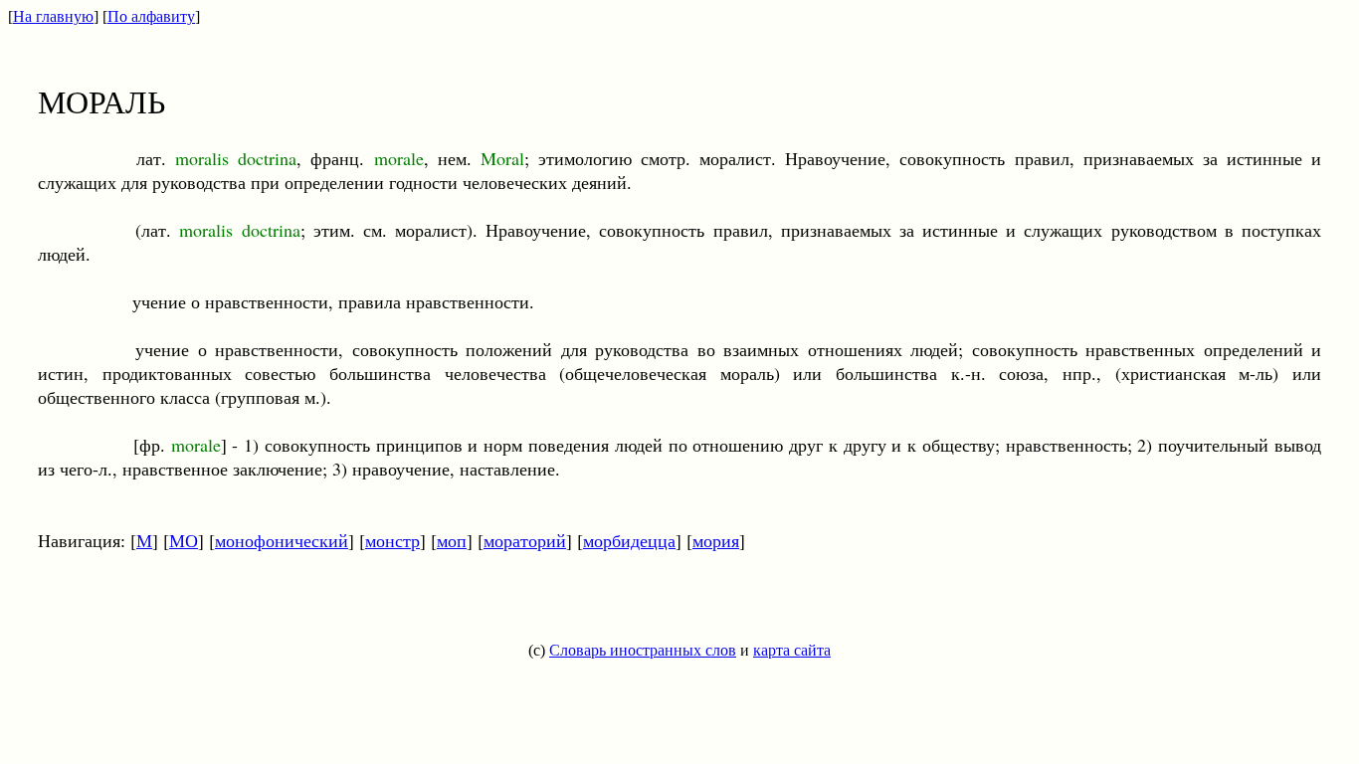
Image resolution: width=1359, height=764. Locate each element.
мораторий (525, 540)
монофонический (281, 540)
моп (452, 540)
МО (183, 540)
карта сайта (792, 650)
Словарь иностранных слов (642, 650)
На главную (53, 16)
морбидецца (629, 540)
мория (715, 540)
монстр (392, 540)
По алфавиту (151, 16)
